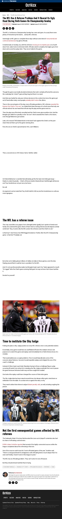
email (16, 482)
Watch (30, 10)
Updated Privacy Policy (20, 502)
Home (4, 15)
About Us (33, 502)
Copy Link (13, 28)
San (53, 467)
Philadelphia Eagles (36, 467)
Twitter (7, 28)
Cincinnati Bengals (9, 467)
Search (50, 10)
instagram (10, 482)
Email (10, 28)
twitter (13, 482)
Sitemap (43, 502)
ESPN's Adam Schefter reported (13, 444)
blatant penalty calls (34, 384)
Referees (47, 467)
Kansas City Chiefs (22, 467)
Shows (36, 10)
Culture (18, 10)
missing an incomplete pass (41, 45)
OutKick (31, 5)
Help (28, 502)
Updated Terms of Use (8, 502)
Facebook (4, 28)
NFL (8, 15)
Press (38, 502)
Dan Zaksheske (6, 24)
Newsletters (43, 10)
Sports (12, 10)
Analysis (24, 10)
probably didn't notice (32, 100)
